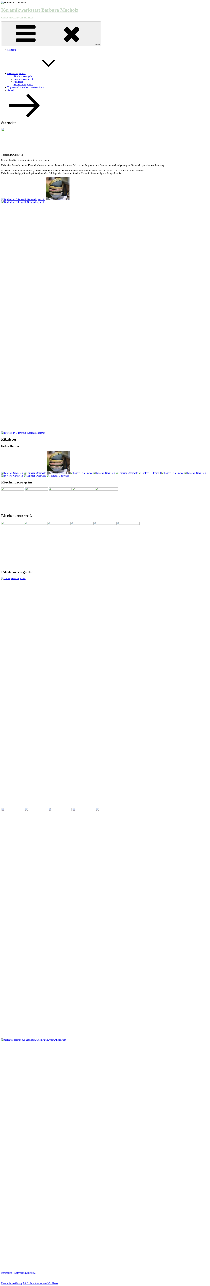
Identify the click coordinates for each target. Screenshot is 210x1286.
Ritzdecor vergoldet (23, 84)
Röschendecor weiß (23, 79)
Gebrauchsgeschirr (16, 73)
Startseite (11, 49)
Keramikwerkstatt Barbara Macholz (39, 10)
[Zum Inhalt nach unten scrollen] (24, 116)
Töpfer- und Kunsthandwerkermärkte (25, 87)
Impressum (6, 1273)
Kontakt (11, 90)
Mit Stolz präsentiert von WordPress (40, 1283)
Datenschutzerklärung (25, 1273)
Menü (97, 44)
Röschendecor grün (23, 76)
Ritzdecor (18, 81)
